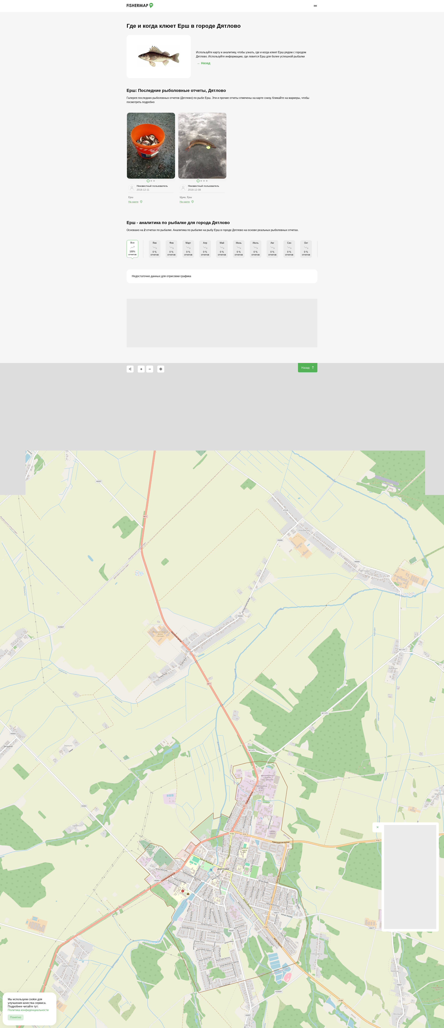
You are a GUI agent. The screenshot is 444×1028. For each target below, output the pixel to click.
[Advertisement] (222, 323)
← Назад (203, 63)
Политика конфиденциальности (28, 1010)
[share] (130, 369)
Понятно (15, 1017)
